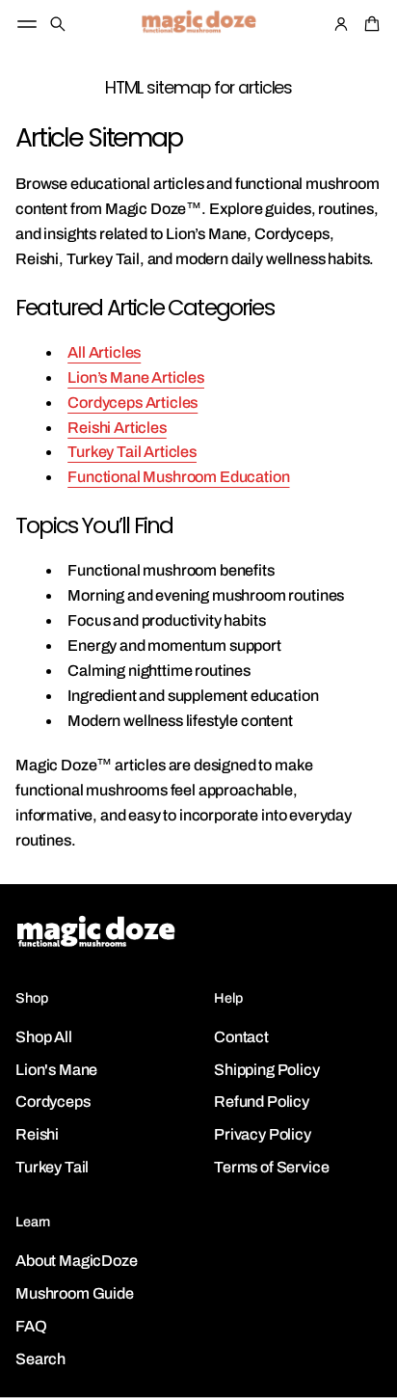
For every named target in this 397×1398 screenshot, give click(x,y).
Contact (241, 1037)
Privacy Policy (262, 1134)
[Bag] (369, 24)
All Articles (104, 352)
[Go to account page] (341, 24)
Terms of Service (271, 1167)
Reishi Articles (117, 427)
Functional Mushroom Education (178, 477)
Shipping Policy (267, 1070)
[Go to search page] (57, 24)
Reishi (37, 1134)
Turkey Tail (52, 1167)
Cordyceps (53, 1101)
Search (40, 1359)
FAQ (31, 1326)
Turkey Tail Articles (132, 452)
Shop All (43, 1037)
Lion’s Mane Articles (135, 377)
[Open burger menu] (27, 24)
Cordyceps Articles (132, 402)
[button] (57, 24)
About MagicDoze (76, 1260)
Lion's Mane (56, 1070)
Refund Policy (261, 1101)
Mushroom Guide (74, 1293)
